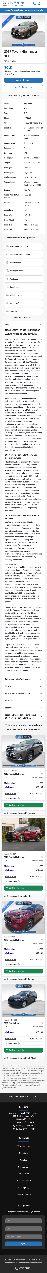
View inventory (23, 1146)
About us (23, 1160)
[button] (34, 3)
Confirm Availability (16, 805)
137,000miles (37, 860)
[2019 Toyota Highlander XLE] (23, 834)
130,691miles (37, 777)
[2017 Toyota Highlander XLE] (23, 751)
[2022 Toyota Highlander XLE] (23, 917)
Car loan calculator (23, 1181)
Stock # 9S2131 (9, 937)
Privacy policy (23, 1187)
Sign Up (23, 1244)
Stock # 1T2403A (10, 854)
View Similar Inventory (23, 87)
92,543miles (38, 943)
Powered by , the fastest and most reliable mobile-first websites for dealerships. (23, 1261)
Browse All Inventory (23, 80)
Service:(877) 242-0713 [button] (25, 1129)
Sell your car (23, 1167)
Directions (23, 1153)
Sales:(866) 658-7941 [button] (25, 1126)
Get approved (23, 1174)
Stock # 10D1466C (10, 1020)
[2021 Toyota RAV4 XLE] (23, 1000)
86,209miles (38, 1026)
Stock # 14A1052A (10, 771)
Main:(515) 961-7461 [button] (25, 1122)
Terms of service (24, 1194)
